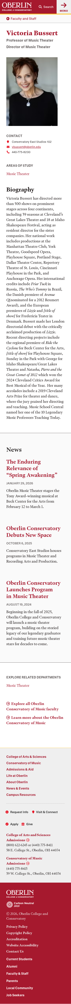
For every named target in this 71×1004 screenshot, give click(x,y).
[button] (46, 7)
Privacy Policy (17, 927)
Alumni (11, 966)
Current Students (19, 959)
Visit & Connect (47, 812)
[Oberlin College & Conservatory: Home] (17, 6)
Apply (14, 824)
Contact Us (14, 951)
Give (29, 824)
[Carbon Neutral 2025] (35, 904)
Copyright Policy (19, 933)
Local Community (19, 988)
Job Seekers (15, 995)
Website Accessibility (22, 945)
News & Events (17, 788)
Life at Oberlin (17, 775)
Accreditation (17, 939)
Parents (12, 981)
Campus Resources (21, 794)
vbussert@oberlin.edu (26, 147)
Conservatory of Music (23, 763)
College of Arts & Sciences (26, 756)
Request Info (19, 812)
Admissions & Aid (20, 769)
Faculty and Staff (23, 18)
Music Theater (17, 173)
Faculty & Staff (17, 973)
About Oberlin (17, 782)
